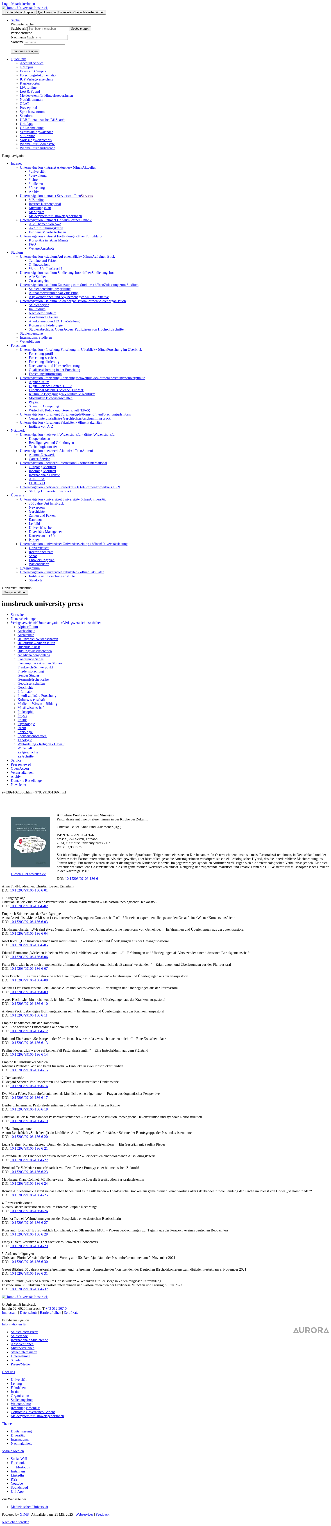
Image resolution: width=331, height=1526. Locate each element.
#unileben (36, 183)
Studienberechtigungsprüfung (50, 289)
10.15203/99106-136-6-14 (29, 1054)
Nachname (18, 37)
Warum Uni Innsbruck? (45, 268)
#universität (37, 171)
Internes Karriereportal (45, 204)
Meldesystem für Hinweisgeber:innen (46, 95)
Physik (34, 402)
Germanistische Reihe (33, 679)
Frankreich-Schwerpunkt (35, 667)
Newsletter (18, 784)
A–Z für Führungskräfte (46, 228)
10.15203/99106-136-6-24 (29, 1183)
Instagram (18, 1471)
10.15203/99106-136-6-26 (29, 1211)
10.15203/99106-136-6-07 (29, 968)
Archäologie (26, 631)
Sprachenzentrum (32, 112)
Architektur (26, 635)
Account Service (31, 63)
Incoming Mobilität (42, 471)
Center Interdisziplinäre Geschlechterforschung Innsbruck (70, 418)
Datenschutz (28, 1312)
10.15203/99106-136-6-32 (29, 1289)
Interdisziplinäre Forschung (37, 695)
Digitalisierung (21, 1431)
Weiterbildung (30, 341)
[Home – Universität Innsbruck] (25, 8)
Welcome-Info (21, 1404)
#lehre (33, 179)
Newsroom (37, 507)
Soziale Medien (13, 1451)
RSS (14, 1479)
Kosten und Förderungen (46, 325)
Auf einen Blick (103, 256)
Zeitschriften (26, 756)
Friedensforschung (31, 671)
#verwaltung (38, 175)
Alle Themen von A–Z (45, 224)
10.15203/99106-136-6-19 (29, 1121)
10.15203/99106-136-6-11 (29, 1015)
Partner (34, 540)
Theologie (25, 740)
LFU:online (28, 87)
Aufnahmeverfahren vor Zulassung (54, 293)
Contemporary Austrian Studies (40, 663)
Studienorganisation (112, 301)
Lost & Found (30, 91)
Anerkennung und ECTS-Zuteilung (54, 321)
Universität (98, 499)
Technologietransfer (43, 447)
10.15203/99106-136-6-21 (29, 1148)
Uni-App (26, 124)
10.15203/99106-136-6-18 (29, 1109)
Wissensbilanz (39, 564)
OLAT (24, 103)
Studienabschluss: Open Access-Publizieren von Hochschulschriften (77, 329)
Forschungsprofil (41, 353)
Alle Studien (38, 277)
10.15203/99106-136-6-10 (29, 1003)
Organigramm (30, 568)
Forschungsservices (43, 358)
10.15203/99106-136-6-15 (29, 1070)
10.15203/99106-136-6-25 (29, 1195)
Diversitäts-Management (46, 532)
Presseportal (28, 107)
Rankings (35, 519)
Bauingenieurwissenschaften (38, 639)
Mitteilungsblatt (40, 208)
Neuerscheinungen (24, 619)
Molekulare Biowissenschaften (51, 398)
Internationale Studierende (29, 1340)
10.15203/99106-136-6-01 (29, 890)
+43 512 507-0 (56, 1308)
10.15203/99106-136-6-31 (29, 1273)
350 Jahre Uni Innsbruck (46, 503)
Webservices (84, 1514)
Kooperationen (39, 438)
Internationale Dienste (44, 475)
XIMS (24, 1514)
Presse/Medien (21, 1364)
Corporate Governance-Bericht (33, 1412)
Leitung (16, 1383)
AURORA (37, 479)
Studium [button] (17, 252)
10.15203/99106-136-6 (81, 878)
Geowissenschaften (31, 683)
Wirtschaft (25, 748)
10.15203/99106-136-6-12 (29, 1031)
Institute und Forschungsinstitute (52, 576)
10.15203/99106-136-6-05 (29, 945)
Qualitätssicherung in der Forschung (54, 370)
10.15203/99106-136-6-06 (29, 957)
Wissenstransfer (104, 434)
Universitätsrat (39, 548)
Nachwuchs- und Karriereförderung (54, 366)
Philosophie (26, 712)
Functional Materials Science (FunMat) (56, 390)
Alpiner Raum (39, 382)
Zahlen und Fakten (42, 515)
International (98, 463)
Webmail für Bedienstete (37, 144)
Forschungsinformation (45, 374)
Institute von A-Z (41, 426)
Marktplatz (36, 212)
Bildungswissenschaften (35, 651)
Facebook (18, 1463)
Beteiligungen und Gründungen (51, 443)
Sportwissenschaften (32, 736)
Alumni (87, 451)
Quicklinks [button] (18, 59)
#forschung (37, 188)
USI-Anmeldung (32, 128)
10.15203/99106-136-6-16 (29, 1086)
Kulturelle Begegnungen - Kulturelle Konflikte (62, 394)
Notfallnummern (31, 99)
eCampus (26, 67)
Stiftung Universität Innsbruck (50, 491)
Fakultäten (94, 422)
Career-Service (39, 459)
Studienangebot (103, 273)
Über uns (8, 1372)
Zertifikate (71, 1312)
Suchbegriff (19, 28)
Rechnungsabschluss (25, 1408)
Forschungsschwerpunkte (127, 378)
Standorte (26, 116)
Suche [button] (15, 20)
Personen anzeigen (25, 51)
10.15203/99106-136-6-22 (29, 1160)
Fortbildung (94, 236)
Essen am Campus (33, 71)
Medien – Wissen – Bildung (37, 704)
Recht (22, 728)
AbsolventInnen (22, 1344)
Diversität (18, 1435)
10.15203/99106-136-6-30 (29, 1262)
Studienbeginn (39, 305)
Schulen (16, 1360)
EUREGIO (37, 483)
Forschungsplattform (116, 414)
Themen (8, 1423)
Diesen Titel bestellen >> (28, 874)
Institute (16, 1392)
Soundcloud (19, 1487)
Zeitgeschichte (28, 752)
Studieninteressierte (24, 1332)
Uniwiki (86, 220)
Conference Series (30, 659)
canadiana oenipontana (34, 655)
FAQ (32, 244)
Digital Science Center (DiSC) (50, 386)
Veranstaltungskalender (36, 132)
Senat (33, 556)
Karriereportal (30, 83)
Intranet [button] (16, 163)
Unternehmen (20, 1356)
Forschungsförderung (44, 362)
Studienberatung (31, 333)
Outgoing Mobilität (42, 467)
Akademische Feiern (43, 317)
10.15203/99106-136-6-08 (29, 980)
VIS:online (27, 136)
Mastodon (23, 1467)
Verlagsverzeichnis (24, 623)
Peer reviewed (21, 764)
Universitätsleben (41, 528)
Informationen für (14, 1324)
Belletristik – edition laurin (36, 643)
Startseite (17, 615)
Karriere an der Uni (43, 536)
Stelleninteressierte (24, 1352)
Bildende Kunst (29, 647)
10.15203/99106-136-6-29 (29, 1246)
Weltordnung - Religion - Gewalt (41, 744)
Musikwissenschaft (31, 708)
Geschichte (37, 511)
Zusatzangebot (39, 281)
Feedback (102, 1514)
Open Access (20, 768)
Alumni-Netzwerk (42, 455)
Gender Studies (28, 675)
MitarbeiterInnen (22, 1348)
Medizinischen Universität (29, 1507)
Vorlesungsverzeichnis (36, 140)
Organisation (20, 1396)
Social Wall (19, 1459)
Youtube (17, 1483)
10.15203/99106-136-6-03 (29, 922)
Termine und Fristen (43, 260)
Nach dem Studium (42, 313)
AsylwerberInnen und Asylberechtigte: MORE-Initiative (69, 297)
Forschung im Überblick (124, 349)
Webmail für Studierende (37, 148)
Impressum (9, 1312)
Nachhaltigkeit (21, 1443)
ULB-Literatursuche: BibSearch (42, 120)
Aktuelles (89, 167)
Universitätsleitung (114, 544)
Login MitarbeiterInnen (18, 4)
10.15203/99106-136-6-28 (29, 1234)
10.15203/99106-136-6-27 (29, 1222)
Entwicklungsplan (41, 560)
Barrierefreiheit (50, 1312)
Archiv (34, 192)
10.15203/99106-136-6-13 (29, 1043)
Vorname (17, 42)
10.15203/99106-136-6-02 (29, 906)
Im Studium (37, 309)
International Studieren (36, 337)
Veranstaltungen (22, 772)
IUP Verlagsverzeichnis (36, 79)
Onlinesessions (39, 264)
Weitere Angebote (41, 248)
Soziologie (25, 732)
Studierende (19, 1336)
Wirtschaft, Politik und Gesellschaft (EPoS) (59, 410)
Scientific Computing (44, 406)
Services (87, 196)
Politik (22, 720)
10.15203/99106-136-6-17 (29, 1097)
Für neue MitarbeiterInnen (47, 232)
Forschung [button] (18, 345)
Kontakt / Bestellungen (27, 780)
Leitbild (34, 523)
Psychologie (26, 724)
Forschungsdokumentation (38, 75)
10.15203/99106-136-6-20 (29, 1137)
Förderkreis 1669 (108, 487)
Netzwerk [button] (18, 430)
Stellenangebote (22, 1400)
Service (16, 760)
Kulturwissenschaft (31, 700)
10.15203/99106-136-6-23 (29, 1172)
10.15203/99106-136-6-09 (29, 992)
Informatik (25, 691)
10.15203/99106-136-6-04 (29, 933)
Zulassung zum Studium (121, 285)
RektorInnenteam (41, 552)
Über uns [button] (17, 495)
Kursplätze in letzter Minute (48, 240)
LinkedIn (17, 1475)
